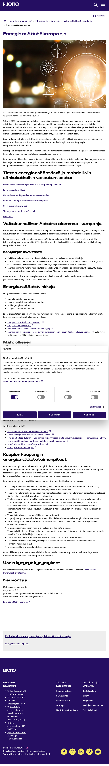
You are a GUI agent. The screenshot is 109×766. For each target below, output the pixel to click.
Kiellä (19, 415)
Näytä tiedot (95, 407)
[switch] (41, 397)
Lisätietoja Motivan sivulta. (15, 602)
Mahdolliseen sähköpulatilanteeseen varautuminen (26, 195)
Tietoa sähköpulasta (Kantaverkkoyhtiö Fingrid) (29, 435)
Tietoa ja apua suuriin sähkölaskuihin (20, 211)
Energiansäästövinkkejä (14, 190)
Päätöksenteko (63, 700)
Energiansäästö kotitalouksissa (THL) (24, 322)
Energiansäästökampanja (17, 644)
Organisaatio (62, 696)
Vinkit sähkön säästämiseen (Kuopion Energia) (28, 329)
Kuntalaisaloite (89, 691)
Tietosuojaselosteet (36, 751)
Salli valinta (54, 415)
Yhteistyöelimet (90, 710)
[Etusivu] (5, 21)
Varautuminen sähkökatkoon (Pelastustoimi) (27, 431)
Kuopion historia (64, 691)
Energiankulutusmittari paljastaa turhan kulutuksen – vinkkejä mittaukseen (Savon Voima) (48, 332)
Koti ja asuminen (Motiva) (19, 325)
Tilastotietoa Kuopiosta (67, 710)
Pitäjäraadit (88, 700)
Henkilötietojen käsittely (14, 751)
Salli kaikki (89, 415)
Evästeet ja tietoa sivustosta (38, 754)
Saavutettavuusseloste (13, 754)
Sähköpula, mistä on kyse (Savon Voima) (26, 444)
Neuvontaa (8, 216)
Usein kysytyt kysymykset (15, 206)
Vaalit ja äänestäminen (93, 705)
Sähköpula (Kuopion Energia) (20, 447)
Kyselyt (86, 696)
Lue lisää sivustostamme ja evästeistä (21, 381)
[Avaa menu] (103, 5)
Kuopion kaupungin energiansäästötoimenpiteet (25, 201)
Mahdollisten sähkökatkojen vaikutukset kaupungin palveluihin (32, 185)
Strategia (60, 705)
